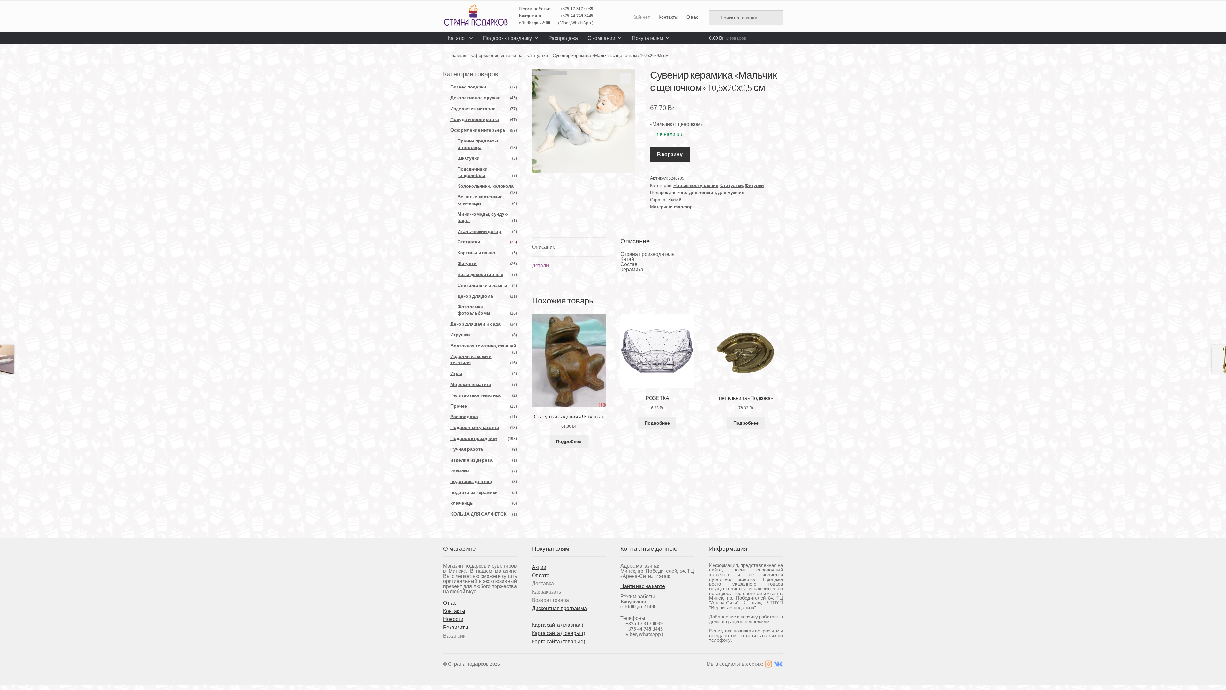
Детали (540, 265)
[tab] (569, 247)
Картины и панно (476, 253)
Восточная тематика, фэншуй (483, 346)
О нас (692, 17)
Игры (456, 373)
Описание (544, 246)
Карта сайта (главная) (557, 625)
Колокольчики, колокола (486, 186)
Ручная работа (466, 449)
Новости (453, 619)
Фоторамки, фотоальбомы (474, 310)
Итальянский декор (479, 231)
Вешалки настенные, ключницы (481, 200)
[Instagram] (768, 664)
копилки (459, 471)
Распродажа (563, 38)
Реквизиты (455, 627)
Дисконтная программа (559, 608)
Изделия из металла (473, 108)
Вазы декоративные (480, 274)
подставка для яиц (471, 481)
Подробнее (568, 441)
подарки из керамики (474, 492)
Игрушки (460, 335)
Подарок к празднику (507, 38)
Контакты (668, 17)
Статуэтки (537, 55)
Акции (539, 567)
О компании (601, 38)
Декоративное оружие (475, 98)
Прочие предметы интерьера (478, 144)
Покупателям (647, 38)
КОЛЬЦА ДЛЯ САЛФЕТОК (478, 514)
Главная (457, 55)
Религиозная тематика (475, 395)
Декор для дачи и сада (475, 324)
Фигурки (754, 185)
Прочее (458, 406)
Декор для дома (475, 296)
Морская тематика (470, 384)
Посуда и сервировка (474, 119)
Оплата (540, 575)
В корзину (670, 154)
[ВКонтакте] (778, 664)
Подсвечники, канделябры (473, 172)
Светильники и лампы (482, 285)
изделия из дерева (471, 460)
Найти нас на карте (642, 586)
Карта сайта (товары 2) (558, 641)
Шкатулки (469, 158)
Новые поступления (695, 185)
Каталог (457, 38)
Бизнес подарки (468, 87)
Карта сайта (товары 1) (558, 633)
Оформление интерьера (497, 55)
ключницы (462, 503)
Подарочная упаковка (474, 427)
